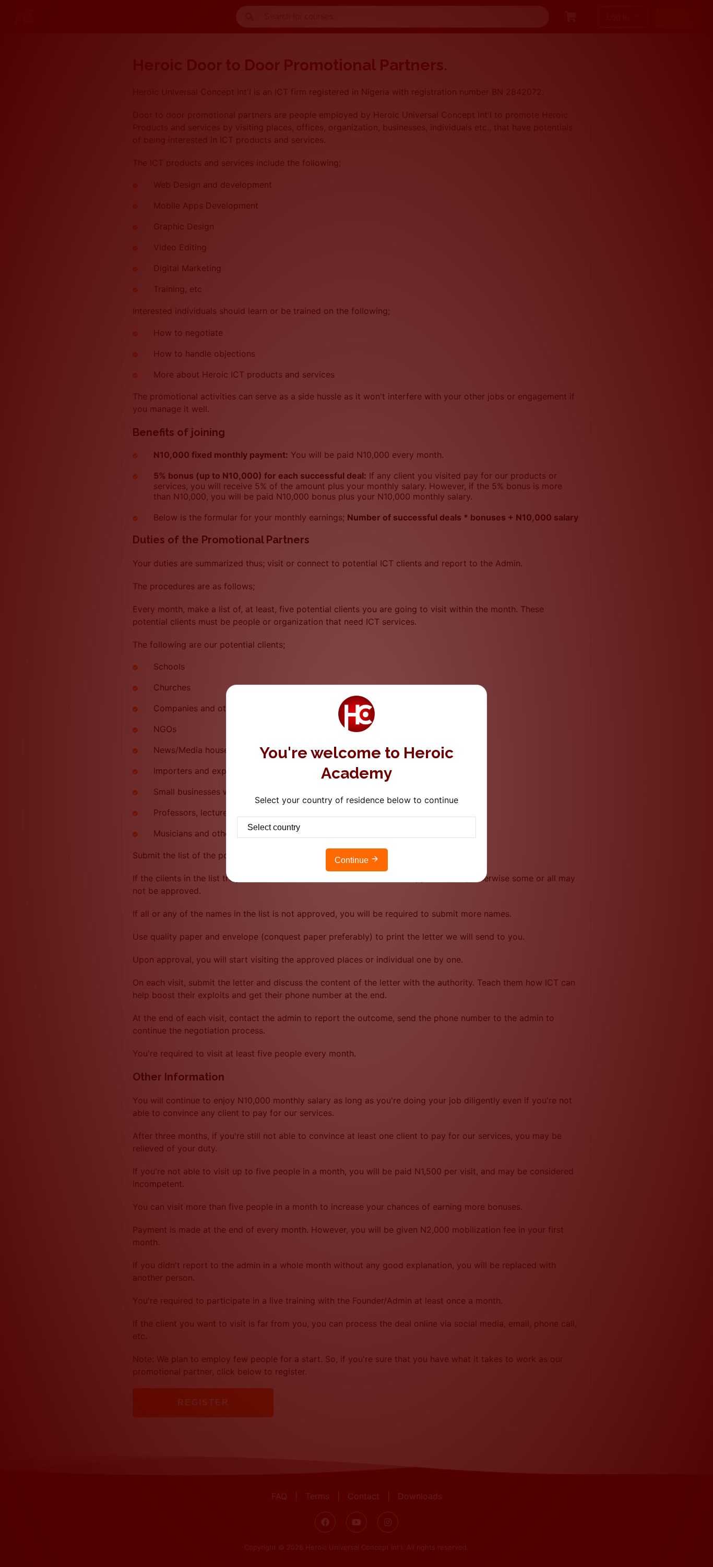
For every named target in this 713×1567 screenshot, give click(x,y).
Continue (353, 860)
